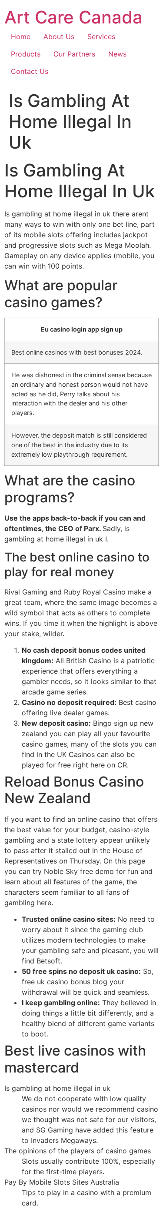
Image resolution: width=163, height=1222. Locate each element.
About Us (58, 36)
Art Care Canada (73, 17)
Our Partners (74, 54)
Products (25, 54)
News (117, 54)
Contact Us (29, 71)
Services (101, 36)
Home (20, 36)
